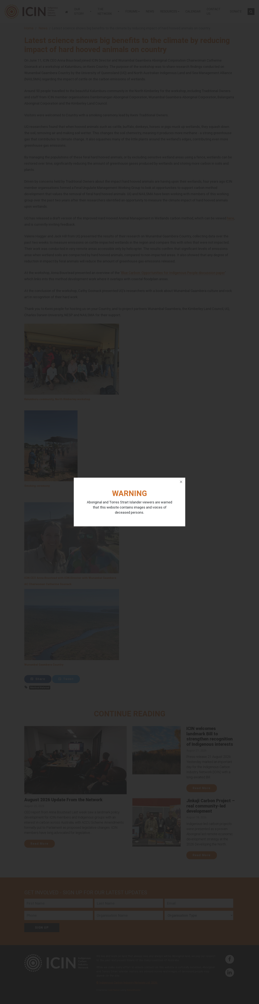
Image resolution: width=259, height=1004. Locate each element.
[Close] (181, 482)
